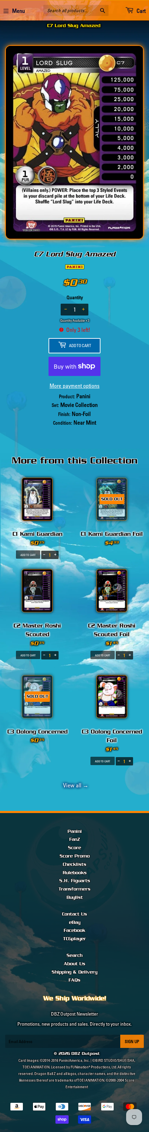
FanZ (74, 839)
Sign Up (132, 1041)
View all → (74, 785)
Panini (75, 831)
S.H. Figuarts (74, 880)
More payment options (74, 385)
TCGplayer (74, 938)
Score (74, 847)
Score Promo (75, 856)
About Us (74, 963)
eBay (74, 922)
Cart (140, 10)
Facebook (74, 930)
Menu (18, 10)
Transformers (74, 889)
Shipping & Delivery (74, 972)
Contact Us (74, 914)
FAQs (74, 980)
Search (74, 955)
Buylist (75, 897)
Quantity (75, 297)
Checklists (74, 864)
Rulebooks (75, 872)
